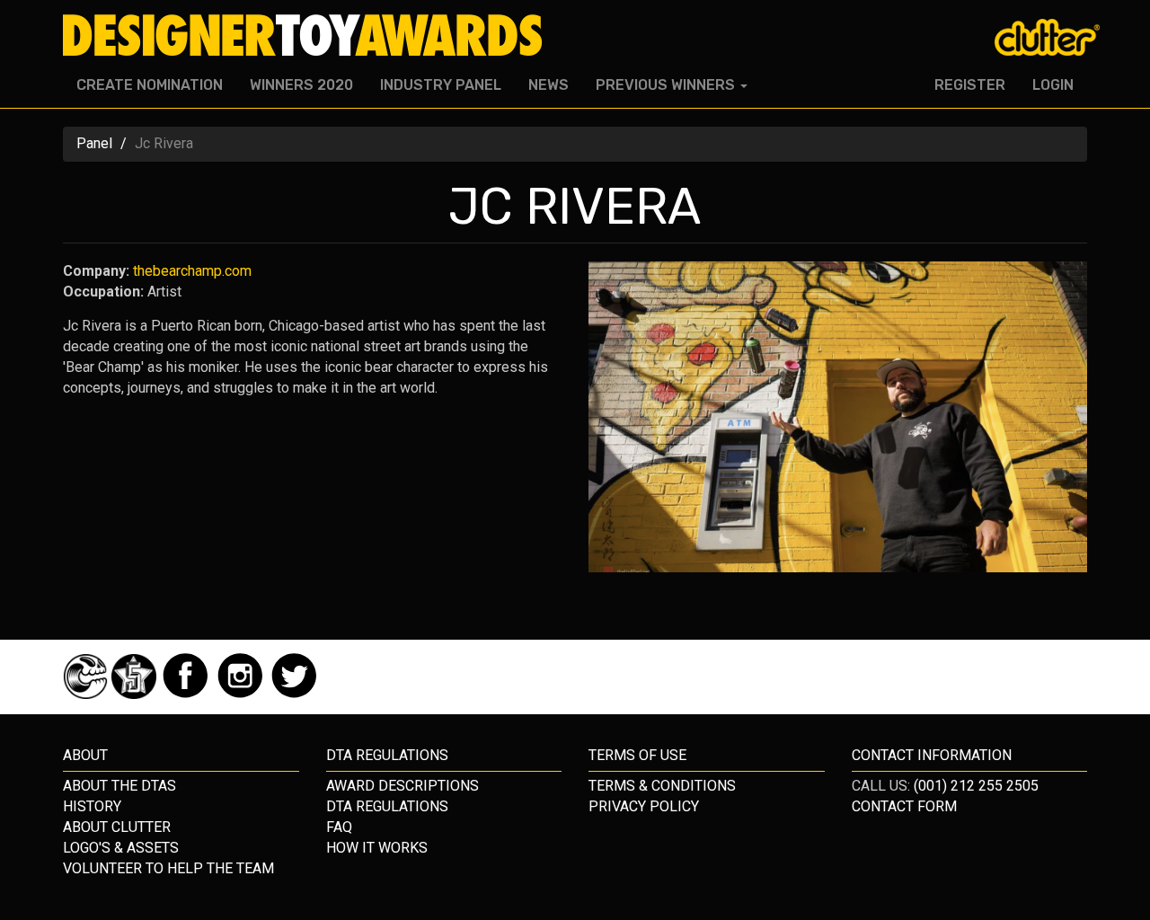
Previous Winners (667, 84)
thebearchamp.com (192, 270)
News (548, 84)
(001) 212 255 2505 (976, 785)
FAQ (339, 827)
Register (969, 84)
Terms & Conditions (662, 785)
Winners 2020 (301, 84)
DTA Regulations (387, 806)
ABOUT (85, 755)
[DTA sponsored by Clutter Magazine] (87, 694)
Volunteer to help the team (168, 868)
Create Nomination (149, 84)
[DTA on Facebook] (187, 694)
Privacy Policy (643, 806)
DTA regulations (387, 755)
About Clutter (117, 827)
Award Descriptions (402, 785)
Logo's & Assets (121, 847)
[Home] (309, 36)
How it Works (377, 847)
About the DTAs (119, 785)
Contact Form (904, 806)
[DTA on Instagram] (242, 694)
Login (1053, 84)
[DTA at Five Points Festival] (135, 694)
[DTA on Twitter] (294, 694)
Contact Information (932, 755)
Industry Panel (440, 84)
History (92, 806)
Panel (94, 143)
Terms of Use (637, 755)
